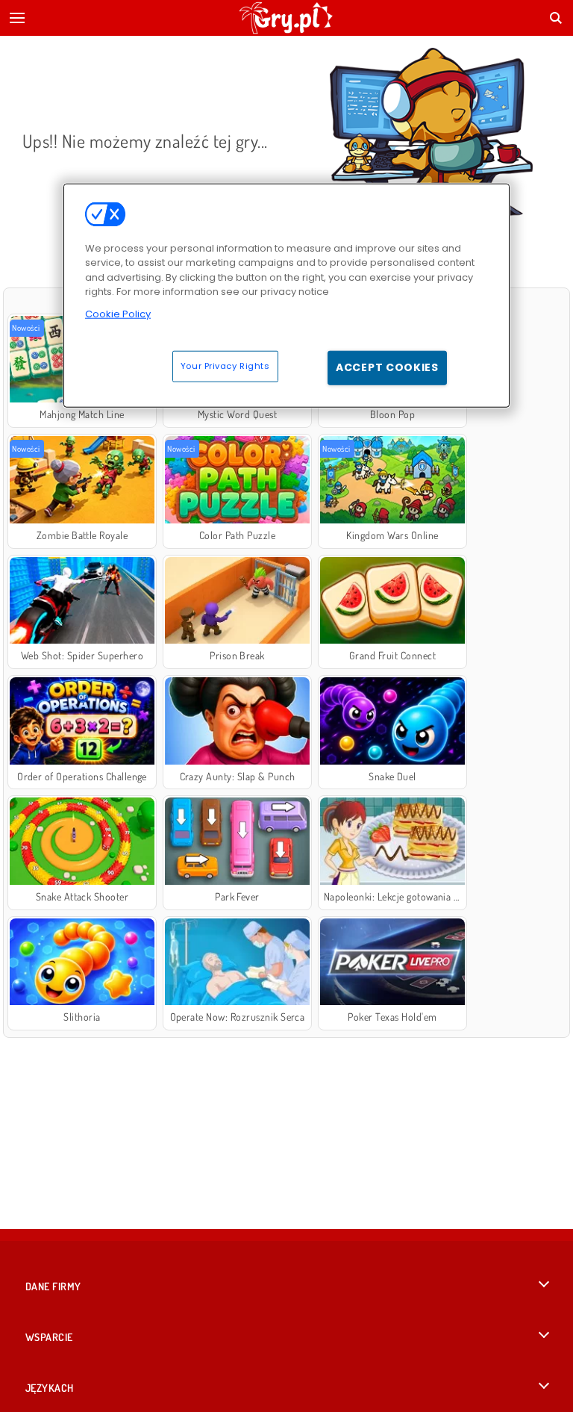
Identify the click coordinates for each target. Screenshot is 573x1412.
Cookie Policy (118, 313)
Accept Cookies (387, 367)
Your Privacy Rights (225, 366)
